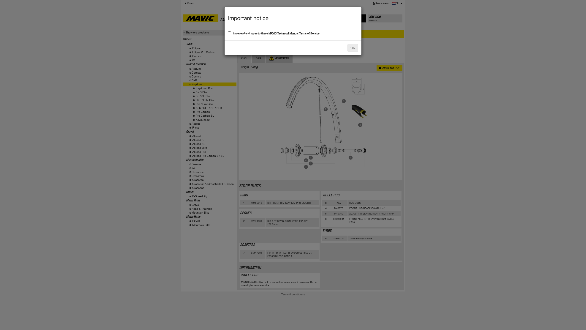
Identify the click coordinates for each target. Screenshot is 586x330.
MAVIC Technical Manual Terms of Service (294, 33)
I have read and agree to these (275, 33)
